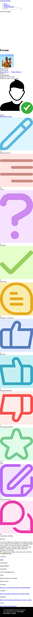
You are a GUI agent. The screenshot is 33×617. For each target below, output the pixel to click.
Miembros (7, 5)
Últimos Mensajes (9, 6)
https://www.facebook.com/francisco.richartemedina (15, 587)
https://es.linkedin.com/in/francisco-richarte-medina (14, 593)
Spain (1, 559)
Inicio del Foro (4, 72)
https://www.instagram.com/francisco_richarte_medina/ (16, 600)
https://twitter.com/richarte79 (8, 606)
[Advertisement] (16, 30)
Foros (5, 4)
